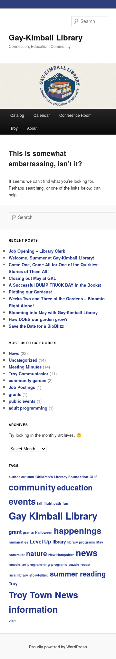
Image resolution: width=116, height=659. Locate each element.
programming (38, 564)
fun (65, 503)
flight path (52, 503)
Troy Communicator (28, 373)
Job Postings (22, 387)
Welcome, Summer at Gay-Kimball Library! (51, 258)
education (74, 487)
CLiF (94, 476)
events (22, 501)
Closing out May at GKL (32, 278)
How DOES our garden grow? (38, 319)
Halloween (44, 532)
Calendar (42, 115)
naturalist (17, 554)
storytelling (39, 575)
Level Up (40, 541)
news (87, 552)
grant (15, 531)
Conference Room (75, 115)
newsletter (17, 564)
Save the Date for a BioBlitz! (36, 326)
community (32, 487)
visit (12, 620)
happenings (78, 530)
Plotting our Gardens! (30, 292)
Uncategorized (23, 360)
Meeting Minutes (25, 367)
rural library (18, 575)
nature (36, 553)
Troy (14, 128)
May (99, 542)
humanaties (18, 542)
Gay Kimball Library (53, 515)
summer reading (78, 573)
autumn (27, 476)
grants (15, 394)
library (59, 541)
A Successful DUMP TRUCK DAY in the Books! (55, 285)
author (14, 476)
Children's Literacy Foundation (61, 476)
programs (59, 564)
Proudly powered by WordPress (58, 647)
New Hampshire (61, 554)
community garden (27, 380)
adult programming (28, 408)
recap (85, 564)
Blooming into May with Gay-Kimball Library (53, 312)
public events (22, 401)
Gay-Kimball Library (45, 37)
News (14, 353)
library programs (81, 542)
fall (39, 503)
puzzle (74, 564)
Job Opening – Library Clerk (37, 251)
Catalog (17, 115)
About (32, 128)
